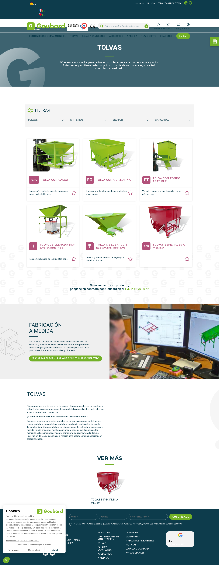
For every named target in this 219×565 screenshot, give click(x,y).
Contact (183, 36)
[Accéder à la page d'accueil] (46, 26)
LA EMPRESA (133, 536)
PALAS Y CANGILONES (105, 548)
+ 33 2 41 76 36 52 (137, 289)
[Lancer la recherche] (146, 26)
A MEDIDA (132, 36)
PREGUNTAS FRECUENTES (169, 3)
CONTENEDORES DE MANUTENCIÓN (108, 537)
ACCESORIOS (105, 553)
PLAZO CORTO (148, 36)
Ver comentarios (176, 544)
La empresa (139, 3)
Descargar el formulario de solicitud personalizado (65, 358)
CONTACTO (132, 532)
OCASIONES (166, 36)
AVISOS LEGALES (135, 552)
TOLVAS (102, 543)
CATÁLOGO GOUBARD (137, 548)
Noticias (151, 3)
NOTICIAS (131, 544)
